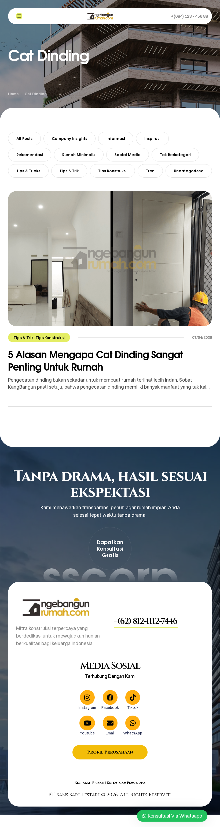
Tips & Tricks (28, 170)
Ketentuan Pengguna (126, 782)
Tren (150, 170)
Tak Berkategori (175, 154)
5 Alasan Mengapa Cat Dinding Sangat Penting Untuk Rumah (95, 360)
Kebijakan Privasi (89, 782)
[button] (189, 16)
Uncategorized (189, 170)
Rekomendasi (29, 154)
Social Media (128, 154)
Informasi (116, 138)
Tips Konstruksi (112, 170)
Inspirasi (152, 138)
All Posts (24, 138)
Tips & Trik (69, 170)
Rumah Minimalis (78, 154)
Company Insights (69, 138)
